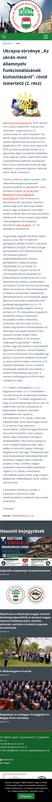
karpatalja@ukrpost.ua (38, 750)
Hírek (18, 43)
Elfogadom (26, 796)
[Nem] (48, 790)
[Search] (4, 36)
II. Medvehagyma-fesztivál (15, 671)
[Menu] (45, 36)
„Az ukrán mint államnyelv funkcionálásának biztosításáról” (21, 194)
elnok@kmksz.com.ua (17, 750)
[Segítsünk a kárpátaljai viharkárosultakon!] (26, 551)
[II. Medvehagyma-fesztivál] (26, 652)
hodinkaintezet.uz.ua (22, 515)
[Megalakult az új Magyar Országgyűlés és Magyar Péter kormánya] (26, 695)
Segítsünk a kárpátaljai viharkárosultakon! (25, 570)
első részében (23, 225)
